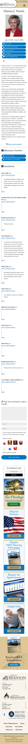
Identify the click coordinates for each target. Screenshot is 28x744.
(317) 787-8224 (7, 686)
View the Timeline (9, 156)
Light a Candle (8, 43)
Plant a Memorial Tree (11, 56)
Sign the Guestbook (9, 50)
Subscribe (14, 475)
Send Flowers (8, 53)
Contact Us (4, 683)
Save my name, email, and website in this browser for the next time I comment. (14, 433)
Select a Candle (7, 438)
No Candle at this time (10, 452)
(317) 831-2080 (7, 705)
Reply (2, 191)
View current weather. (15, 144)
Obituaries (18, 729)
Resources (9, 729)
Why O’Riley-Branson (11, 723)
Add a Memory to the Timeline (11, 47)
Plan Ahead (19, 726)
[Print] (3, 61)
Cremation (8, 726)
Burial (22, 723)
